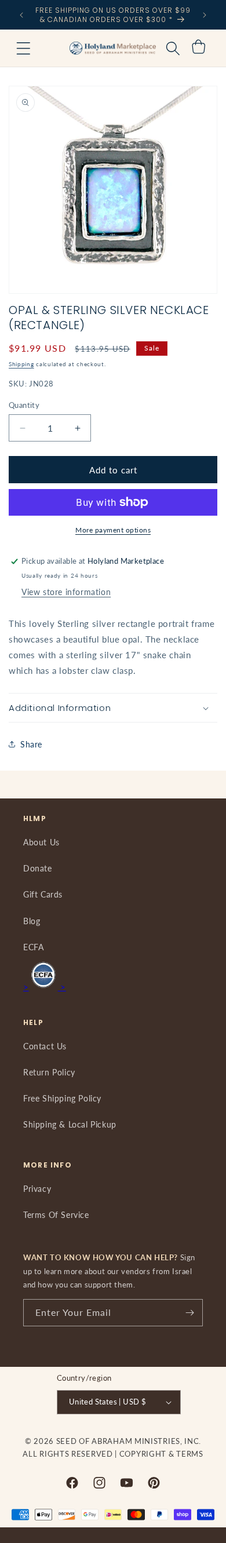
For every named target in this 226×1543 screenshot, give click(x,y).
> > (44, 987)
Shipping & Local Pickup (69, 1124)
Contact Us (45, 1046)
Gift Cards (43, 894)
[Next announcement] (204, 15)
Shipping (21, 363)
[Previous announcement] (21, 15)
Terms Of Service (56, 1215)
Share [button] (31, 744)
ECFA (33, 947)
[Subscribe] (189, 1312)
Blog (31, 921)
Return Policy (49, 1072)
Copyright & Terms (161, 1453)
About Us (41, 842)
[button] (23, 48)
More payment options (113, 530)
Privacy (37, 1189)
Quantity (24, 405)
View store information (66, 592)
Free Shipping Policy (62, 1098)
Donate (37, 868)
